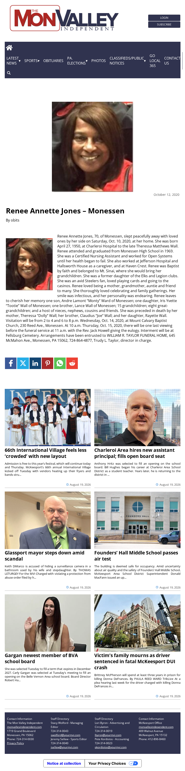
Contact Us (172, 61)
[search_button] (9, 72)
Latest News (13, 61)
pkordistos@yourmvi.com (111, 747)
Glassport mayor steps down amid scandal (44, 555)
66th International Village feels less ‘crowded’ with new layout (45, 453)
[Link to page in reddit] (72, 363)
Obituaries (53, 60)
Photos (98, 60)
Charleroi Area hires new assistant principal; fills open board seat (134, 453)
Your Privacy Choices (107, 763)
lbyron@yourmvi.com (108, 735)
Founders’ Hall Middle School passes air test (136, 555)
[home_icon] (9, 48)
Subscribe (164, 24)
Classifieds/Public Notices (127, 61)
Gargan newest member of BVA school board (41, 658)
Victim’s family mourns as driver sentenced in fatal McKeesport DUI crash (134, 661)
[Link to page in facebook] (10, 363)
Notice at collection (64, 763)
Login (164, 18)
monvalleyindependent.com (24, 727)
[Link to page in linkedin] (35, 363)
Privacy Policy (15, 743)
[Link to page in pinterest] (47, 363)
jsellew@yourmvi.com (64, 747)
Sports (31, 60)
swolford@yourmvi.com (65, 735)
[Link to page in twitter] (23, 363)
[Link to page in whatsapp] (60, 363)
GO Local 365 (155, 60)
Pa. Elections (76, 61)
